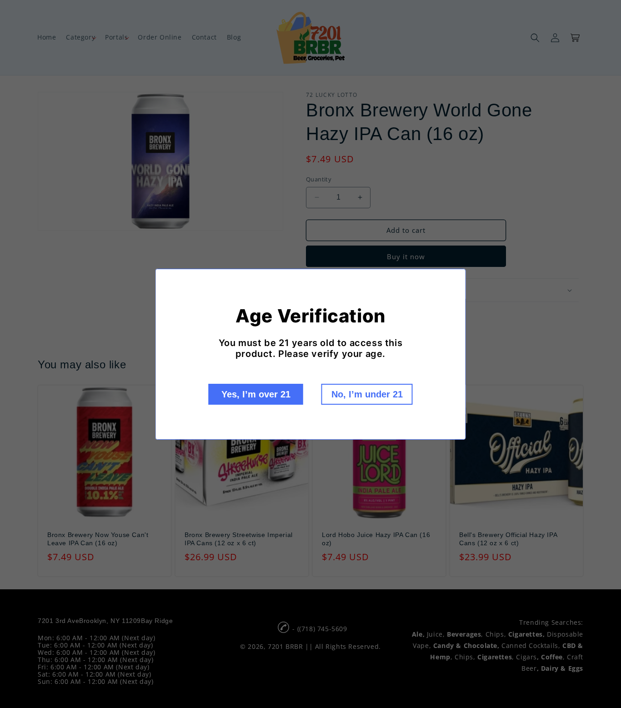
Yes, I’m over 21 (255, 394)
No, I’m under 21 (367, 394)
